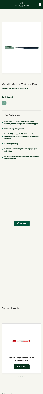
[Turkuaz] (4, 103)
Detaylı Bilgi (21, 367)
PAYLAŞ (23, 223)
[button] (18, 376)
